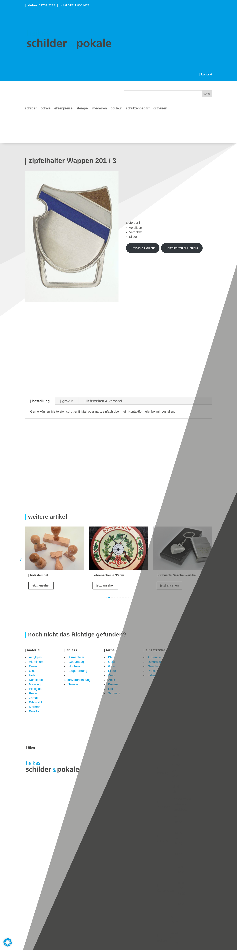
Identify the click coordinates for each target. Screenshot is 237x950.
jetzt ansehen (41, 585)
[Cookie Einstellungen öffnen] (7, 945)
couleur (116, 108)
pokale (45, 108)
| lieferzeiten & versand (103, 401)
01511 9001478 (73, 5)
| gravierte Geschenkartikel (177, 575)
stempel (82, 108)
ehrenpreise (63, 108)
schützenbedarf (138, 108)
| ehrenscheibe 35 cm (108, 575)
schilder (31, 108)
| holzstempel (38, 575)
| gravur (66, 401)
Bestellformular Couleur (182, 248)
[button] (216, 559)
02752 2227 (40, 5)
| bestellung (40, 401)
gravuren (160, 108)
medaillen (99, 108)
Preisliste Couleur (142, 248)
